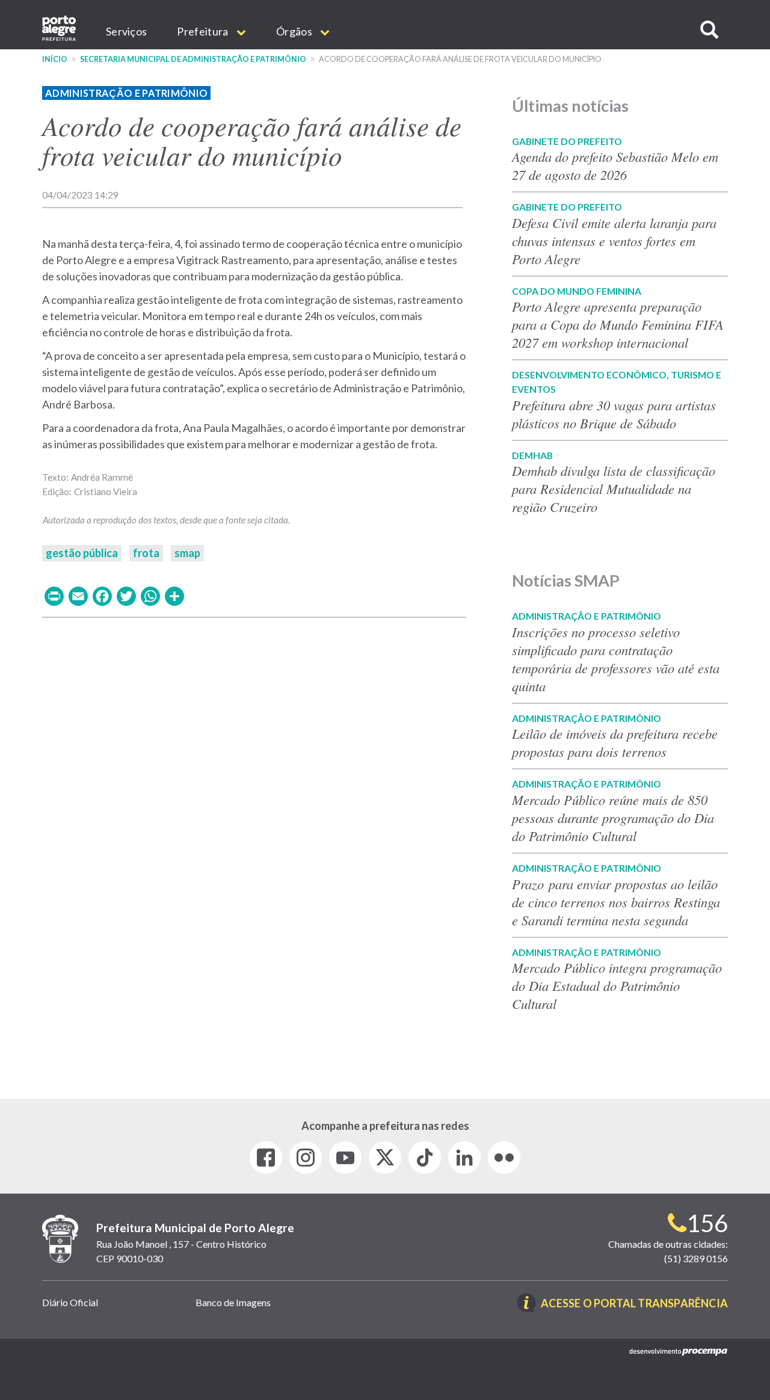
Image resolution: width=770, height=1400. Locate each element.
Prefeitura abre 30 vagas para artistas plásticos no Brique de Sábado (614, 414)
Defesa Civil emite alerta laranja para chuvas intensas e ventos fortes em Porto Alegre (614, 241)
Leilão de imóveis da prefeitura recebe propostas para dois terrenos (615, 742)
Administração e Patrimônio (126, 93)
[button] (709, 30)
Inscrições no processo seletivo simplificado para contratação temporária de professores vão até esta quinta (615, 659)
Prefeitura (203, 31)
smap (187, 553)
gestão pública (82, 553)
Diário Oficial (70, 1302)
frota (146, 553)
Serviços (126, 31)
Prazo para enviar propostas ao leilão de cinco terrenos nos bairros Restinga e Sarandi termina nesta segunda (616, 902)
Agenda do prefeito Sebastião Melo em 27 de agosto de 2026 (615, 165)
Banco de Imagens (233, 1302)
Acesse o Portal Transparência (634, 1304)
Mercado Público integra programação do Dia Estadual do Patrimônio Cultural (617, 985)
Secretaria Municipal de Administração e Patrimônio (193, 59)
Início (54, 59)
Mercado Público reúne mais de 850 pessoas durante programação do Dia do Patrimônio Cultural (613, 818)
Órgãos (295, 31)
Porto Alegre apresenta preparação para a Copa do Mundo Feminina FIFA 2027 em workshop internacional (618, 324)
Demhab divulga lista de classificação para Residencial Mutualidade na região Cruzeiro (613, 488)
